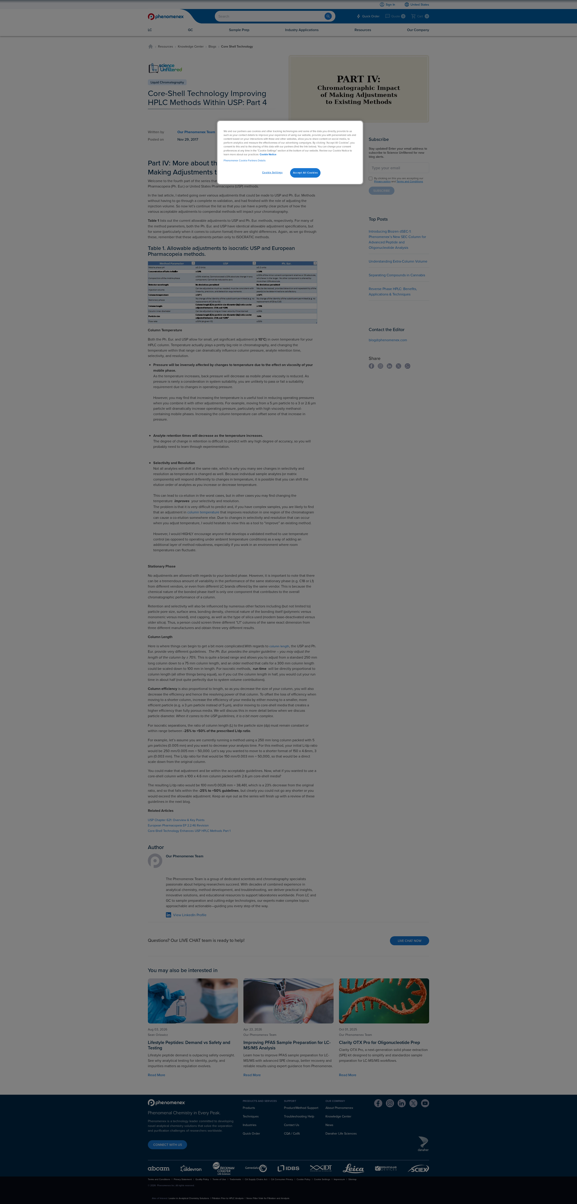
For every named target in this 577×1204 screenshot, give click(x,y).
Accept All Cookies (305, 172)
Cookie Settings (272, 172)
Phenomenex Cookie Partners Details (245, 160)
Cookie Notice (268, 154)
